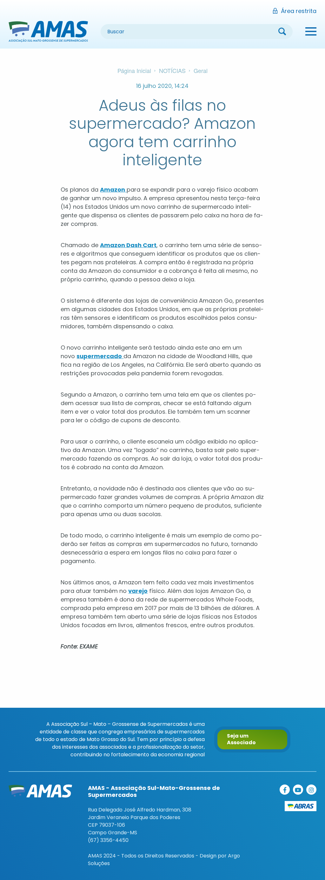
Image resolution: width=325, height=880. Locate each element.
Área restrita (298, 11)
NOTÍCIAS (172, 70)
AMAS (48, 31)
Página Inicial (134, 70)
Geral (201, 70)
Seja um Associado (241, 739)
